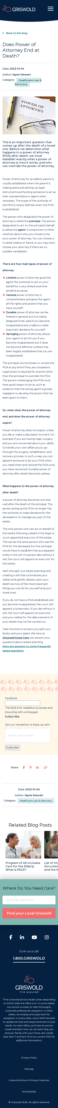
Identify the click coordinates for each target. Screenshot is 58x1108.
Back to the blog (16, 33)
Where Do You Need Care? (29, 888)
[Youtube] (34, 937)
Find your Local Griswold (29, 913)
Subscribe (12, 747)
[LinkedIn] (22, 937)
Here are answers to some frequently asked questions (26, 648)
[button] (50, 8)
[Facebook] (10, 937)
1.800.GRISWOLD (29, 958)
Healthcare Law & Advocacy (28, 82)
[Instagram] (47, 937)
